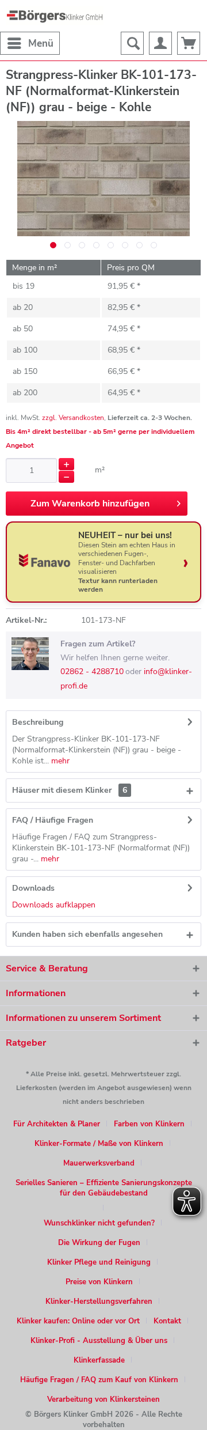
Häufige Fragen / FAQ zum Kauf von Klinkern (99, 1380)
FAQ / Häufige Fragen (52, 820)
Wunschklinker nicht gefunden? (99, 1223)
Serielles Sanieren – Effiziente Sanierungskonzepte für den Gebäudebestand (104, 1188)
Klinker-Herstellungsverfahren (98, 1301)
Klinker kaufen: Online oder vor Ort (78, 1321)
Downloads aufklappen (53, 904)
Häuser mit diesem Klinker (69, 790)
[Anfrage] (188, 43)
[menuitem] (30, 43)
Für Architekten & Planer (56, 1124)
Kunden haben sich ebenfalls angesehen (87, 934)
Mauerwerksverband (99, 1163)
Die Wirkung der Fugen (99, 1243)
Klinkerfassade (99, 1360)
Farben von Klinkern (149, 1124)
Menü (40, 43)
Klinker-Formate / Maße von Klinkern (98, 1143)
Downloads (33, 888)
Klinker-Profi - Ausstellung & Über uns (98, 1341)
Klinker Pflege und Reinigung (99, 1262)
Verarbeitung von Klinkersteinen (103, 1399)
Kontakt (167, 1321)
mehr (59, 760)
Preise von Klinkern (99, 1282)
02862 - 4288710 (92, 671)
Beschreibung (37, 722)
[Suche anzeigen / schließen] (132, 43)
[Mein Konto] (160, 43)
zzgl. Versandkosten (73, 417)
